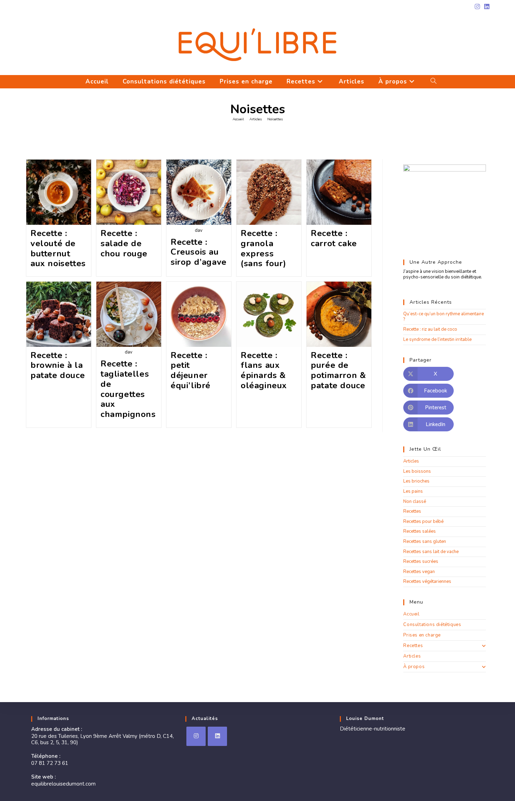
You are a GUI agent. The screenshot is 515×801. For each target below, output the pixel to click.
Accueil (411, 614)
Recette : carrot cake (334, 238)
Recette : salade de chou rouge (124, 243)
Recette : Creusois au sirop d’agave (199, 252)
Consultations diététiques (432, 624)
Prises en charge (422, 635)
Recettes (412, 511)
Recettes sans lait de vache (431, 551)
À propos (414, 667)
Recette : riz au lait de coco (430, 329)
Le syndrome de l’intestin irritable (437, 339)
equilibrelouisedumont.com (63, 783)
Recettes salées (419, 531)
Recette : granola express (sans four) (263, 248)
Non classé (414, 501)
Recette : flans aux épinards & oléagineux (264, 370)
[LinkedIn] (217, 736)
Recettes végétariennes (427, 581)
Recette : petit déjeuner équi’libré (191, 370)
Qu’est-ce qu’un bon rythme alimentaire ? (443, 317)
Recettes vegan (419, 571)
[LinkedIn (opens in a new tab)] (485, 7)
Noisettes (275, 119)
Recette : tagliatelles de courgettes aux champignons (128, 389)
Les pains (413, 491)
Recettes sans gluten (424, 541)
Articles (411, 461)
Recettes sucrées (420, 561)
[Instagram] (196, 736)
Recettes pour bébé (423, 521)
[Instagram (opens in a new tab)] (477, 7)
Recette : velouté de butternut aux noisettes (58, 248)
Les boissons (417, 471)
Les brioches (416, 481)
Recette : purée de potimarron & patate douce (338, 370)
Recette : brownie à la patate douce (57, 365)
